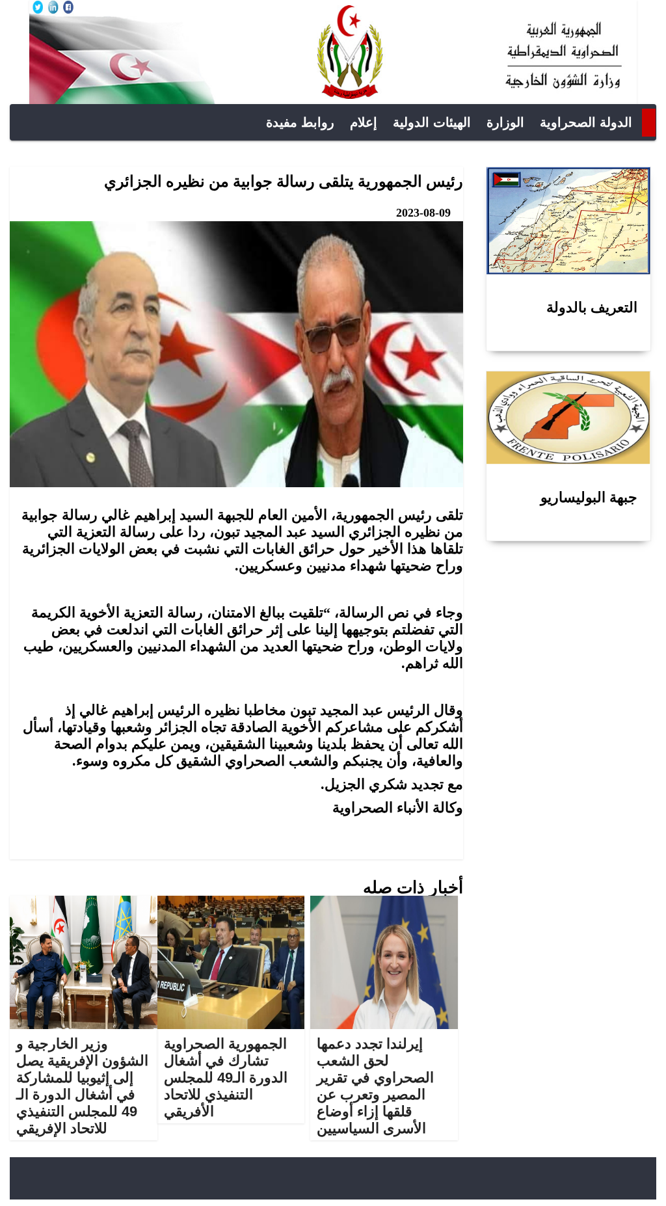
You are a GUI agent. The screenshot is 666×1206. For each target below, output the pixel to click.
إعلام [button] (363, 122)
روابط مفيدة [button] (300, 122)
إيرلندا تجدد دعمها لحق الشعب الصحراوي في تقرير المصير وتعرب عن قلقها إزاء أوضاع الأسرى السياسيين (375, 1086)
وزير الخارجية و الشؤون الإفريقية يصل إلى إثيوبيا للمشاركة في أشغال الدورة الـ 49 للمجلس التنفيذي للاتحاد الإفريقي (82, 1086)
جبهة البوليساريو (588, 497)
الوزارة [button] (505, 122)
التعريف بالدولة (591, 307)
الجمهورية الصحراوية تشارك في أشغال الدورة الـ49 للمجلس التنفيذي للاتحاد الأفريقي (225, 1077)
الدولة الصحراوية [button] (586, 122)
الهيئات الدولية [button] (432, 122)
